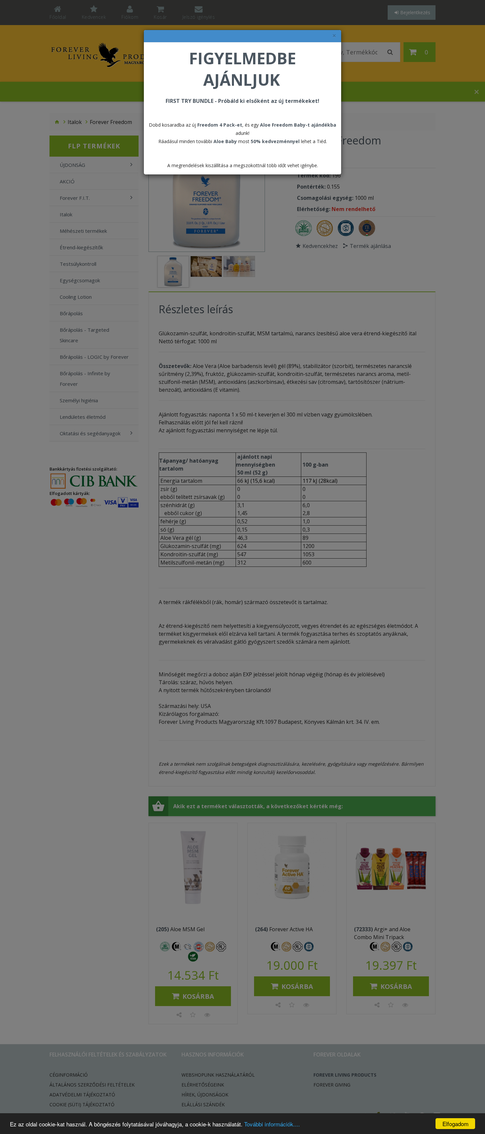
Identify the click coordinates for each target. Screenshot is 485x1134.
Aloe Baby (225, 141)
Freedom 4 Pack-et (219, 125)
